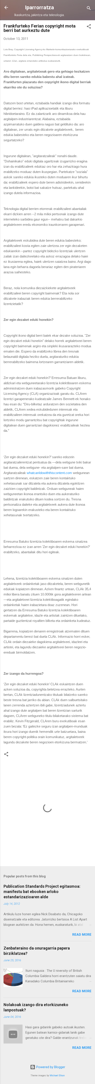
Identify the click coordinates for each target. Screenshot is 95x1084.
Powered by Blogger (50, 1067)
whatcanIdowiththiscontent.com (49, 473)
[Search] (88, 9)
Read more (81, 935)
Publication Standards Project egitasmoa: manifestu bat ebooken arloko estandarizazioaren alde (42, 891)
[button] (88, 27)
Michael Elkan (57, 1075)
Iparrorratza (39, 7)
